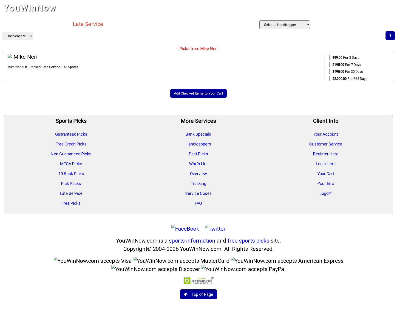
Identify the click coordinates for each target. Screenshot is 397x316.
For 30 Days (347, 72)
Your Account (325, 134)
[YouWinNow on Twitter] (215, 229)
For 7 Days (346, 65)
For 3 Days (345, 58)
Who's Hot (198, 163)
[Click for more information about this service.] (390, 35)
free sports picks (248, 241)
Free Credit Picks (71, 144)
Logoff (326, 193)
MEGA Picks (71, 163)
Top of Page (202, 294)
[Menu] (388, 8)
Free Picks (71, 203)
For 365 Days (349, 79)
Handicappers (198, 144)
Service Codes (198, 193)
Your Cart (325, 173)
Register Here (325, 153)
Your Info (326, 183)
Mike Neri (24, 57)
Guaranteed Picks (71, 134)
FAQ (198, 203)
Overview (198, 173)
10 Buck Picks (71, 173)
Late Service (71, 193)
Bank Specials (198, 134)
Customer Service (325, 144)
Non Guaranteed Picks (71, 153)
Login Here (326, 163)
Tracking (198, 183)
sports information (192, 241)
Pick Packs (71, 183)
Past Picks (198, 153)
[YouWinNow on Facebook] (185, 229)
